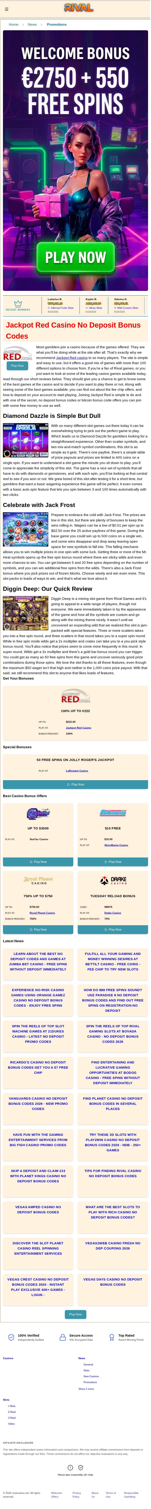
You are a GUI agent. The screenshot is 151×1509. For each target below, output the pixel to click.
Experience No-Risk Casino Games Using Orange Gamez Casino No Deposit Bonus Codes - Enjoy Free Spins (38, 997)
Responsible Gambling (131, 1494)
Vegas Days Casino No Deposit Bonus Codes (112, 1282)
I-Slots (11, 1406)
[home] (80, 15)
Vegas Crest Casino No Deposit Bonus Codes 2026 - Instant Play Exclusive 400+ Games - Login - (38, 1287)
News (32, 24)
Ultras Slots (88, 307)
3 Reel (12, 1417)
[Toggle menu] (6, 9)
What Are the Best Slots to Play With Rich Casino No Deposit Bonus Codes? (113, 1212)
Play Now (17, 365)
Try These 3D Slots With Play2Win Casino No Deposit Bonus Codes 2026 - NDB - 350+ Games (113, 1142)
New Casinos (91, 1376)
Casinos (8, 1358)
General (88, 1364)
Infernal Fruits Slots (55, 307)
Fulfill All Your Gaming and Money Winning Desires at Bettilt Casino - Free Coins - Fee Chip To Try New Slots (113, 961)
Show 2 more (86, 1388)
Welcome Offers (56, 1494)
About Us (95, 1494)
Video (11, 1423)
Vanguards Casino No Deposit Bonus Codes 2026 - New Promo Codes (38, 1104)
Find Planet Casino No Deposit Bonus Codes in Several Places (113, 1104)
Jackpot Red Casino (78, 727)
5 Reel (12, 1411)
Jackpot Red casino (72, 358)
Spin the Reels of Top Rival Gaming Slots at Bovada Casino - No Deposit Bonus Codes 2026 (113, 1034)
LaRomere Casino (77, 770)
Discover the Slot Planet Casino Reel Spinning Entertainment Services (38, 1248)
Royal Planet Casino (42, 912)
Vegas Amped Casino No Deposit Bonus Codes (38, 1209)
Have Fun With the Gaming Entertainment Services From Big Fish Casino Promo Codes (38, 1140)
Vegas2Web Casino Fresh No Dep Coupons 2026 (112, 1245)
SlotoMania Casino (116, 845)
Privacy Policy (77, 1494)
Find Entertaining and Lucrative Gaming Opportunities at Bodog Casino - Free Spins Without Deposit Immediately (113, 1073)
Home (13, 24)
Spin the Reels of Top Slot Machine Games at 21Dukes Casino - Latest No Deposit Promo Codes (38, 1034)
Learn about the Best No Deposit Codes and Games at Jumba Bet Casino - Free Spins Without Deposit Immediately (38, 961)
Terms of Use (111, 1494)
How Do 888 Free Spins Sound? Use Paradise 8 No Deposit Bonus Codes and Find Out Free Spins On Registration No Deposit (112, 1000)
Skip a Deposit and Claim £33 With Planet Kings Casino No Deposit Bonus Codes (38, 1176)
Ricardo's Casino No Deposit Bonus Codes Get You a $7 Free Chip (38, 1068)
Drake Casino (112, 912)
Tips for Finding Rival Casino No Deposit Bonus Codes (113, 1173)
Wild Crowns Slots (121, 307)
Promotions (90, 1382)
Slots (86, 1370)
